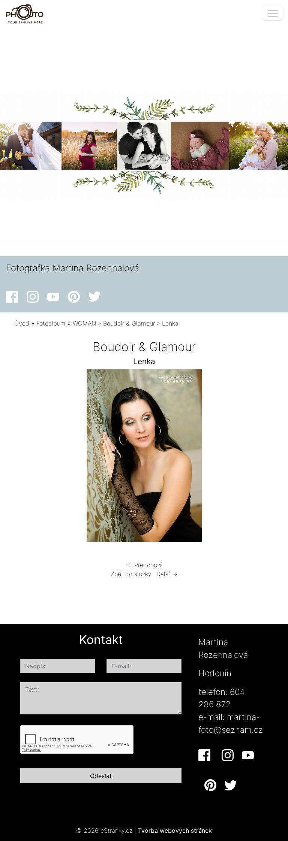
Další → (166, 574)
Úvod (21, 323)
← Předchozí (144, 565)
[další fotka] (261, 457)
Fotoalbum (51, 323)
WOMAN (84, 323)
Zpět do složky (131, 574)
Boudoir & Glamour (129, 323)
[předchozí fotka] (26, 457)
